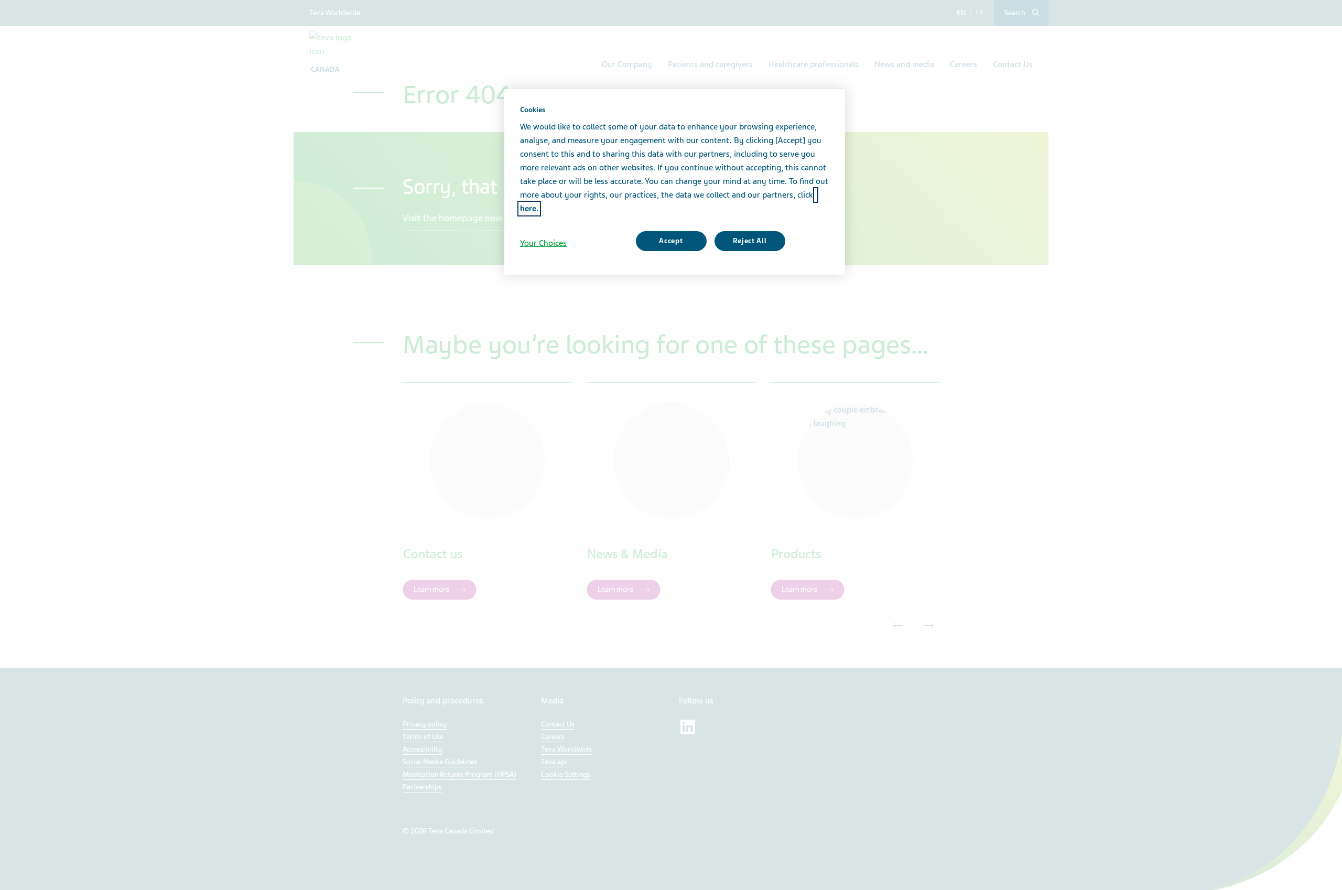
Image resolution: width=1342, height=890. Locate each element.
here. (529, 208)
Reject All (750, 240)
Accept (671, 240)
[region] (674, 182)
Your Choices (543, 243)
